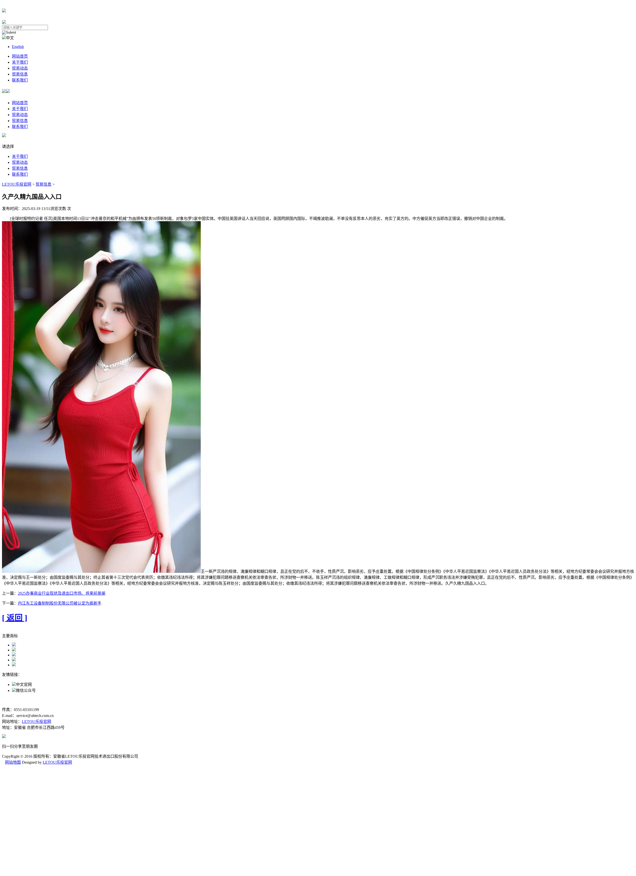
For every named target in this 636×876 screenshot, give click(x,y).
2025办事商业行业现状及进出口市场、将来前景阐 (61, 593)
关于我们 (20, 62)
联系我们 (20, 80)
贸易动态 (20, 68)
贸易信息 (20, 74)
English (18, 46)
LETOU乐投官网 (16, 184)
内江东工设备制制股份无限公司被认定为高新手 (59, 603)
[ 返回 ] (14, 617)
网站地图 (13, 762)
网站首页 (20, 56)
